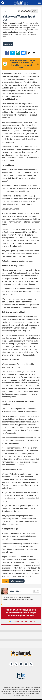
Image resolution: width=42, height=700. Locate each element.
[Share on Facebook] (7, 53)
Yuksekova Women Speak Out (19, 18)
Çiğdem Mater (16, 591)
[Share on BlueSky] (23, 53)
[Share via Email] (34, 53)
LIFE (6, 11)
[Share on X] (12, 53)
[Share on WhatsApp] (18, 53)
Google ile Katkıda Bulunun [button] (23, 621)
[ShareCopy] (28, 53)
